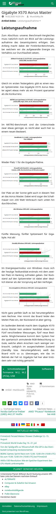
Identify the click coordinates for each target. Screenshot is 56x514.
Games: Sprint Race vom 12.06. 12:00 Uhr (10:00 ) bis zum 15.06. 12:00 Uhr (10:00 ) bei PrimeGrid (28, 455)
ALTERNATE (10, 479)
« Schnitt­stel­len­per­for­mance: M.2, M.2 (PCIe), (14, 372)
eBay (7, 486)
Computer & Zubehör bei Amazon (20, 483)
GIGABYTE (31, 391)
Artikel (8, 390)
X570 (29, 396)
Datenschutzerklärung (24, 506)
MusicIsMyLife (36, 16)
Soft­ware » (47, 368)
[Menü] (4, 3)
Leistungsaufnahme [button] (28, 20)
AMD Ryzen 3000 (31, 386)
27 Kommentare (47, 386)
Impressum (42, 506)
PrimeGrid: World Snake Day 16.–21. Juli (18, 443)
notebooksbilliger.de (14, 490)
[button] (4, 403)
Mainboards (18, 390)
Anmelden (7, 506)
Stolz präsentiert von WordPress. (15, 511)
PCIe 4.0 (30, 393)
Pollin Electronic (12, 493)
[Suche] (52, 3)
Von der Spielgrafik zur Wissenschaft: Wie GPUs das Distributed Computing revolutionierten (27, 448)
